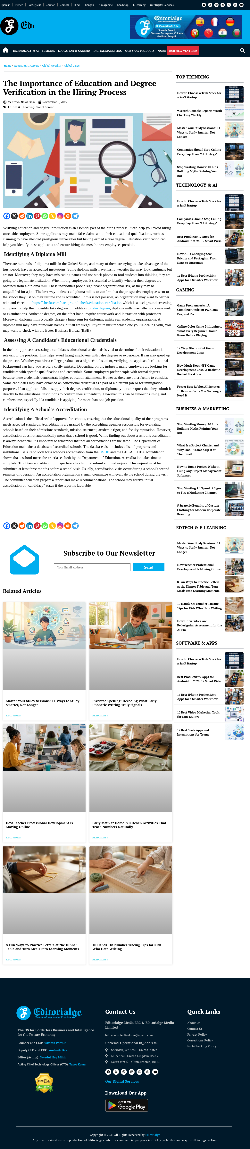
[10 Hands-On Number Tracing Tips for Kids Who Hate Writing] (234, 605)
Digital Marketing (108, 51)
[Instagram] (229, 5)
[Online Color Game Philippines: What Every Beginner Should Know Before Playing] (234, 328)
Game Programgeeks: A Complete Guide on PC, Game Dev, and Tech (197, 309)
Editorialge (152, 1135)
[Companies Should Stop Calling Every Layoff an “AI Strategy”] (234, 151)
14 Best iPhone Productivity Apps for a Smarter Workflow (197, 277)
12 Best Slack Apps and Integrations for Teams (193, 732)
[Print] (67, 216)
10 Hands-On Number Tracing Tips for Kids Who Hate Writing (126, 947)
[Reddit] (22, 216)
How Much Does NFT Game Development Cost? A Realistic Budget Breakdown (198, 369)
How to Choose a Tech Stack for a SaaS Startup (199, 95)
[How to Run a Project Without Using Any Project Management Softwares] (234, 468)
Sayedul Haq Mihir (53, 1057)
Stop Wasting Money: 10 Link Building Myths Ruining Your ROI (197, 171)
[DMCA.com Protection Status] (44, 1092)
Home (7, 65)
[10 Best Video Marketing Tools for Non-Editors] (234, 714)
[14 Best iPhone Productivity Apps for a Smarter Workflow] (234, 277)
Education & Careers (74, 51)
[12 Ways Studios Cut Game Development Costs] (234, 350)
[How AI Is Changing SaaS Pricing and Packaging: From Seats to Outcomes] (234, 256)
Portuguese (34, 5)
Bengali (89, 5)
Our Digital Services (162, 5)
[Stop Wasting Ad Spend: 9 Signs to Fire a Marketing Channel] (234, 490)
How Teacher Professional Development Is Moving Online (39, 825)
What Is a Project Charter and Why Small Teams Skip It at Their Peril (198, 449)
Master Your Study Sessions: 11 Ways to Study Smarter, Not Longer (42, 703)
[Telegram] (75, 216)
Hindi (77, 5)
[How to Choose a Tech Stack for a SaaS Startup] (234, 94)
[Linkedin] (223, 5)
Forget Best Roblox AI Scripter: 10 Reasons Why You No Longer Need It (199, 391)
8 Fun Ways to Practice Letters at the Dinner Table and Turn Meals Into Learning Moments (42, 947)
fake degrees (101, 308)
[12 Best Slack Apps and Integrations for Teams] (234, 731)
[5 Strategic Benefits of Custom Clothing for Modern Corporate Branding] (234, 507)
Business (48, 51)
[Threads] (235, 5)
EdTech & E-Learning (21, 107)
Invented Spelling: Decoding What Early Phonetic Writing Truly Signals (124, 703)
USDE (104, 452)
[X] (14, 216)
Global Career (72, 65)
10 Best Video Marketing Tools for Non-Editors (198, 714)
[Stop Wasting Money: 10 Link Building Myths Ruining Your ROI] (234, 169)
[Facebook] (204, 5)
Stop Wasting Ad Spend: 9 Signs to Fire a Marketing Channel (199, 490)
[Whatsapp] (44, 216)
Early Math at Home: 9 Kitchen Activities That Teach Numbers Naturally (129, 825)
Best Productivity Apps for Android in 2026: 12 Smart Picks (199, 239)
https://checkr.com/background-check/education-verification (77, 303)
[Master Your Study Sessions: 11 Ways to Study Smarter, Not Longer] (234, 130)
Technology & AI (25, 51)
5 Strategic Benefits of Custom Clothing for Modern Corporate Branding (199, 509)
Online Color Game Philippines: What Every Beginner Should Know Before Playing (199, 330)
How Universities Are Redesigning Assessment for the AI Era (199, 625)
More (162, 51)
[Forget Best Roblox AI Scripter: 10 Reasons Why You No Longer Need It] (234, 388)
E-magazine (105, 5)
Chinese (64, 5)
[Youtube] (241, 5)
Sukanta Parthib (55, 1043)
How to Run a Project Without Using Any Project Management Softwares (199, 471)
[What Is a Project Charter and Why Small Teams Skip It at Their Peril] (234, 447)
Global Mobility (51, 65)
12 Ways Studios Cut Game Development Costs (195, 350)
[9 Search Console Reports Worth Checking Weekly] (234, 112)
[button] (242, 50)
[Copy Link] (52, 216)
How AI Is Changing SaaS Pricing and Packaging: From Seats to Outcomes (197, 258)
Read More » (13, 715)
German (50, 5)
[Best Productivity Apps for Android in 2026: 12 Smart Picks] (234, 238)
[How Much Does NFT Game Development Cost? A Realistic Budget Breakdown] (234, 367)
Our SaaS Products (139, 51)
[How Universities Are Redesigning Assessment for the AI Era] (234, 623)
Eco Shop (123, 5)
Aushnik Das (58, 1050)
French (19, 5)
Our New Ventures (183, 51)
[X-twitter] (210, 5)
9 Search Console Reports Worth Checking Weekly (199, 113)
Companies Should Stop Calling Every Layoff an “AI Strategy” (199, 152)
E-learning (139, 5)
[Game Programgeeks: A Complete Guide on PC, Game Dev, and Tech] (234, 307)
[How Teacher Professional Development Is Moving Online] (234, 566)
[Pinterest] (216, 5)
